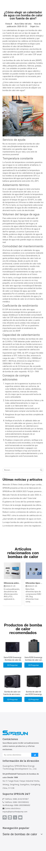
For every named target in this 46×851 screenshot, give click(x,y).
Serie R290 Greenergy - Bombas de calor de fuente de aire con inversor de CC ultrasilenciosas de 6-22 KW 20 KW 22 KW (12, 658)
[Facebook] (5, 817)
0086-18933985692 (22, 805)
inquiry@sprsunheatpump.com (15, 812)
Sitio (37, 26)
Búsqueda (41, 470)
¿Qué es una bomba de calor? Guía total (19, 498)
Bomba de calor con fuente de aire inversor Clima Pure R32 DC (12, 693)
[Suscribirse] (34, 755)
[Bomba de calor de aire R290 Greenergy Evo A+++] (33, 680)
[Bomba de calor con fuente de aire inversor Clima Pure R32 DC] (12, 680)
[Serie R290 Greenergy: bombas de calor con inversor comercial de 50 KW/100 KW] (33, 646)
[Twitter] (15, 817)
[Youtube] (20, 817)
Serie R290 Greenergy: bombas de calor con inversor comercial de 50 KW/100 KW (34, 658)
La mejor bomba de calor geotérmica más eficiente (24, 522)
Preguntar (14, 665)
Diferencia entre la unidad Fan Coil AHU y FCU (12, 583)
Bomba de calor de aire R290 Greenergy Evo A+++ (33, 693)
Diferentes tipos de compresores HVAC (34, 583)
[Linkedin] (10, 817)
